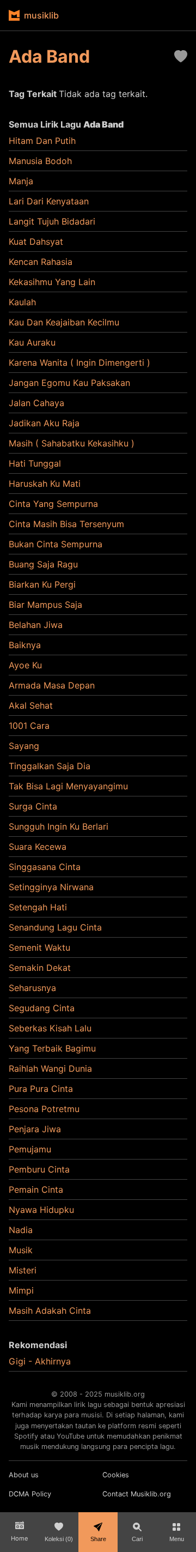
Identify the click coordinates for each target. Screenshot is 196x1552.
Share (98, 1539)
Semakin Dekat (40, 967)
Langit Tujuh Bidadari (52, 221)
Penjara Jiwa (35, 1129)
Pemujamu (30, 1149)
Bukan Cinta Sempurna (55, 544)
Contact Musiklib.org (136, 1494)
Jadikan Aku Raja (44, 423)
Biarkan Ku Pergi (42, 584)
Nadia (21, 1229)
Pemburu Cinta (39, 1169)
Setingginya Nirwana (51, 886)
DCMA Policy (30, 1494)
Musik (21, 1250)
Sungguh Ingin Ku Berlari (58, 826)
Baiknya (25, 644)
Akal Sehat (31, 705)
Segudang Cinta (42, 1008)
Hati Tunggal (35, 463)
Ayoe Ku (25, 665)
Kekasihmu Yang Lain (52, 281)
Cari (137, 1539)
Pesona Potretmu (44, 1108)
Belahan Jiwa (36, 624)
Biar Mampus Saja (45, 604)
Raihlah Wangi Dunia (50, 1068)
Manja (21, 181)
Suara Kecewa (37, 846)
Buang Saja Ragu (43, 564)
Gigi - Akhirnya (40, 1361)
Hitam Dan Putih (42, 140)
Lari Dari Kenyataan (49, 201)
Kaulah (22, 302)
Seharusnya (32, 987)
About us (24, 1475)
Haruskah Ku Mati (45, 483)
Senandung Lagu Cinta (55, 927)
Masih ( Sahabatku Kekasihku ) (71, 443)
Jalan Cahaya (36, 402)
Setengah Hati (38, 907)
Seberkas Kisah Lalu (50, 1028)
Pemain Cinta (36, 1189)
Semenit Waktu (39, 947)
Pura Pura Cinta (41, 1088)
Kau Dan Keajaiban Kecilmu (64, 322)
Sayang (24, 745)
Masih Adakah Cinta (50, 1310)
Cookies (115, 1475)
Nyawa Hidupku (41, 1209)
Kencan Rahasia (40, 261)
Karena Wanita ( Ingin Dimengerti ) (79, 362)
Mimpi (21, 1290)
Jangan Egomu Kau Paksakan (69, 382)
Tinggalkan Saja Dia (49, 765)
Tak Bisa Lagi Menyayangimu (68, 786)
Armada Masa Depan (52, 685)
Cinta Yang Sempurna (53, 503)
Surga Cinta (33, 806)
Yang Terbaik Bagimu (52, 1048)
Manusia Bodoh (40, 160)
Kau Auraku (32, 342)
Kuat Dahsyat (36, 241)
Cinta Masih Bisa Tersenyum (66, 523)
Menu (176, 1539)
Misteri (22, 1270)
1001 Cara (29, 725)
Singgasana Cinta (45, 866)
